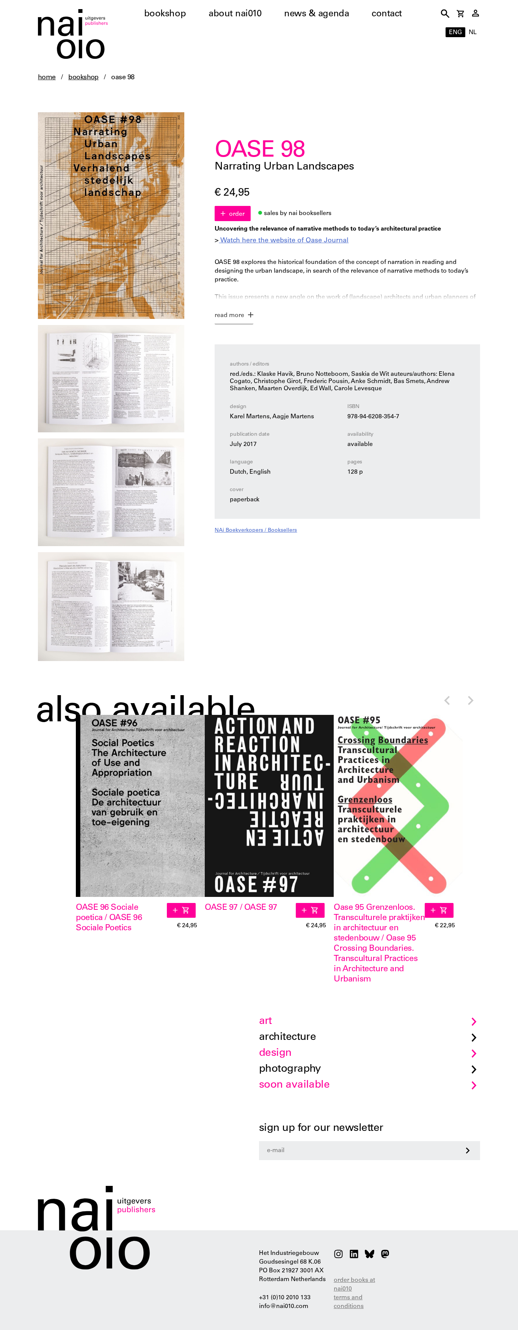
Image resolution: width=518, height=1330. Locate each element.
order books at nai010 (354, 1284)
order (237, 214)
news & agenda (316, 14)
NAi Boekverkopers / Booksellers (256, 530)
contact (387, 14)
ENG (455, 33)
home (47, 77)
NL (473, 33)
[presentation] (447, 701)
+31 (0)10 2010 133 (285, 1298)
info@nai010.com (283, 1306)
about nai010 (235, 14)
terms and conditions (349, 1302)
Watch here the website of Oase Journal (283, 240)
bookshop (165, 14)
